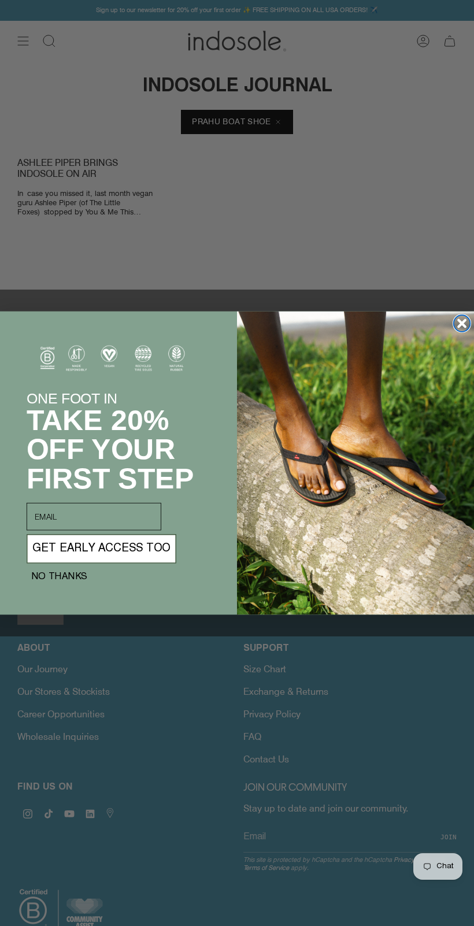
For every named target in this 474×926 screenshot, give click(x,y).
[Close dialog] (462, 323)
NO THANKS (59, 576)
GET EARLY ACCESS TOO (101, 549)
